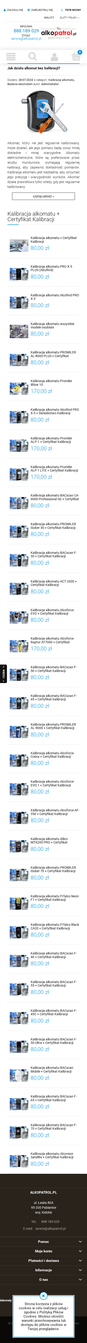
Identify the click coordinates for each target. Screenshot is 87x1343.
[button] (11, 56)
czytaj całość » (43, 196)
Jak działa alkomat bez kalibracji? (33, 68)
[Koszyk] (76, 56)
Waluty (49, 17)
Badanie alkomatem (20, 84)
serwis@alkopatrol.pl (26, 38)
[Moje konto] (54, 56)
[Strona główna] (58, 33)
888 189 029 (26, 31)
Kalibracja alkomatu (61, 80)
